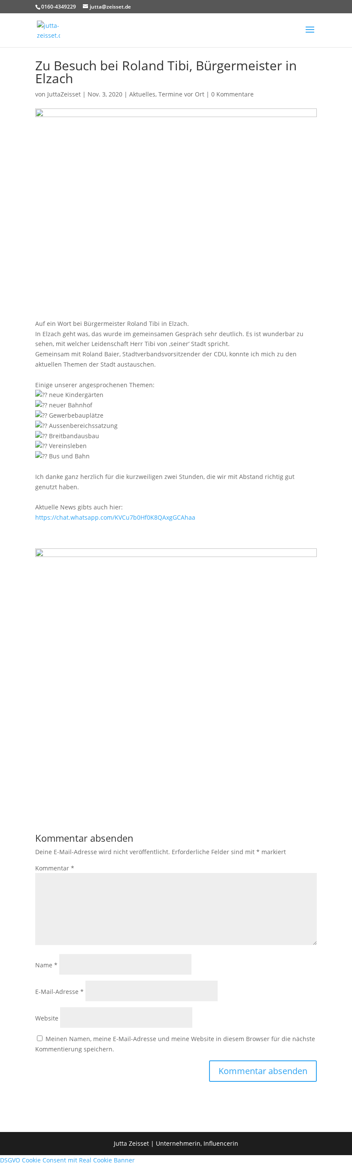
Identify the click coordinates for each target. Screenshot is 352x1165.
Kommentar (54, 868)
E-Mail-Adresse (59, 991)
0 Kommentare (232, 94)
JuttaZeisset (64, 94)
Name (46, 965)
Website (46, 1018)
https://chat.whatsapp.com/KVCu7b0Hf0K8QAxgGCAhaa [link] (115, 517)
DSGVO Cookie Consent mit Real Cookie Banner (67, 1160)
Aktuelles (142, 94)
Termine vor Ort (181, 94)
